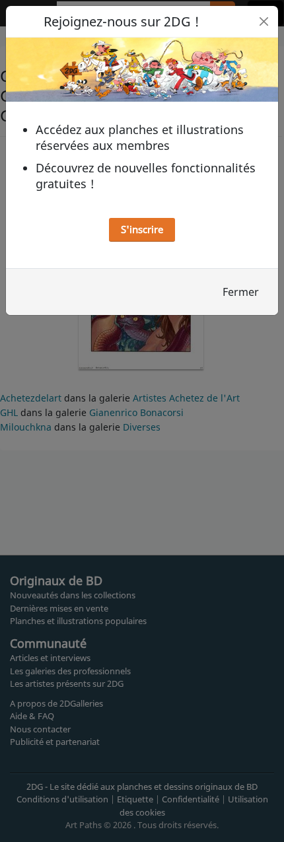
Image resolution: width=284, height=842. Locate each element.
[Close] (263, 21)
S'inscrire (142, 229)
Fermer (241, 292)
